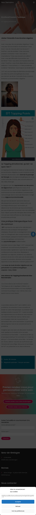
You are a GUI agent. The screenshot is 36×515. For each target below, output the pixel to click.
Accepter (18, 502)
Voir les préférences (18, 511)
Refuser (18, 506)
